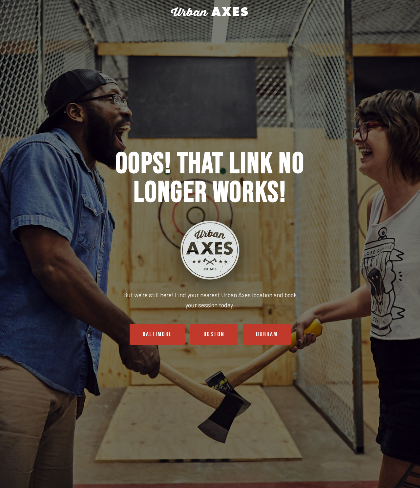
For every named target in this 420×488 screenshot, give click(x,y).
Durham (267, 334)
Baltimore (157, 334)
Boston (213, 334)
